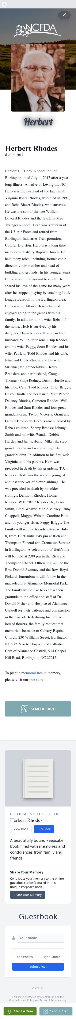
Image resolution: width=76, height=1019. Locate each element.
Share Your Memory (28, 895)
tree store (36, 679)
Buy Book (44, 829)
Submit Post (38, 967)
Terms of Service (49, 1000)
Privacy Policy (26, 1000)
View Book (21, 829)
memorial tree (32, 672)
